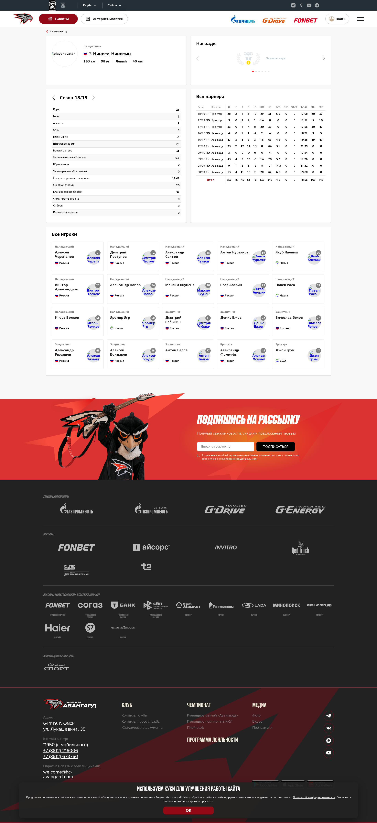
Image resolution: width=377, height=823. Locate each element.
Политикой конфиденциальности (238, 458)
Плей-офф (195, 727)
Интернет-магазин (108, 19)
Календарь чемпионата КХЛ (209, 721)
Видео (257, 721)
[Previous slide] (55, 98)
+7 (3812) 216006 (60, 750)
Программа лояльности (212, 740)
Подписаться (275, 446)
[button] (323, 58)
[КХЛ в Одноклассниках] (301, 5)
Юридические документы (142, 727)
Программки (262, 727)
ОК (188, 810)
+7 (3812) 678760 (60, 756)
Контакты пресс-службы (141, 721)
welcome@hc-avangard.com (58, 774)
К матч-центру (58, 31)
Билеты (62, 19)
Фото (256, 715)
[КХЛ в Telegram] (317, 5)
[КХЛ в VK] (293, 5)
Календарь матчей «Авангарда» (212, 715)
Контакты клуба (134, 715)
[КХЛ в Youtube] (309, 5)
